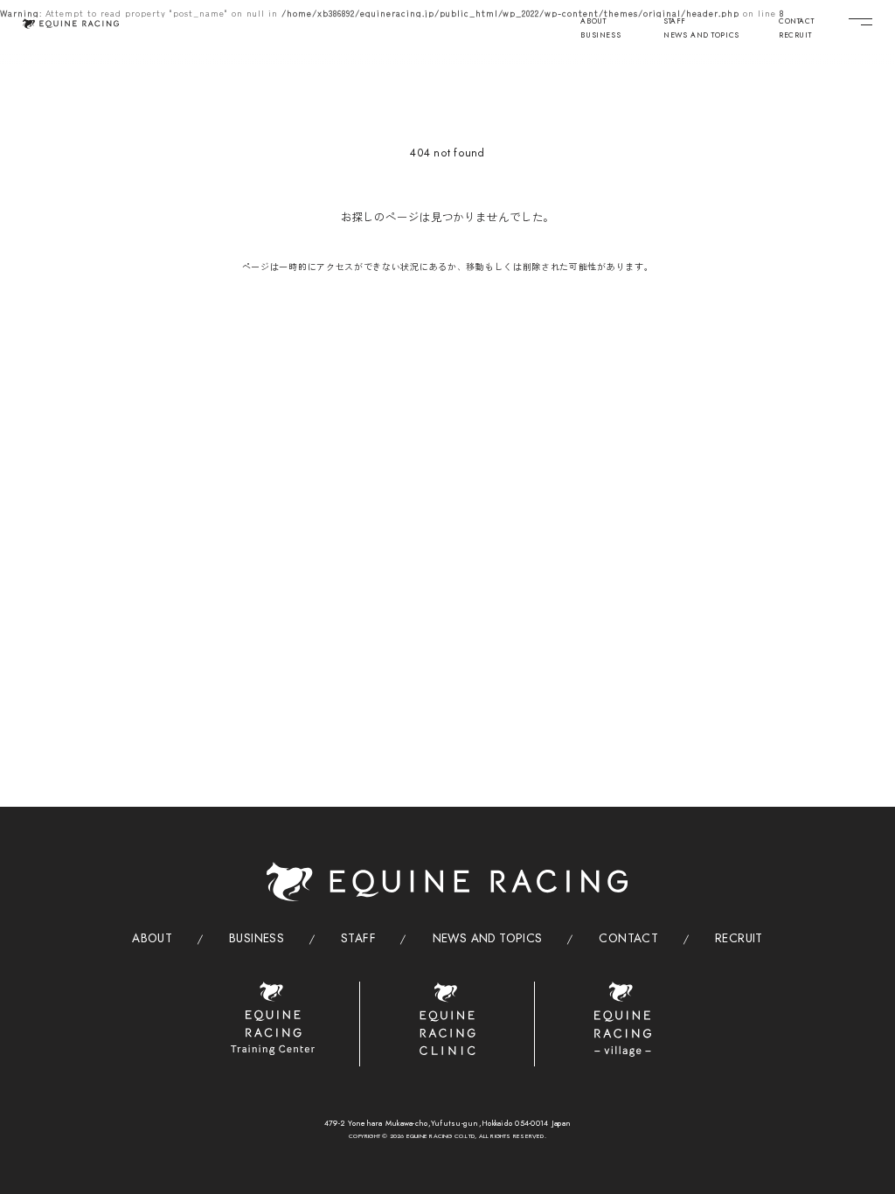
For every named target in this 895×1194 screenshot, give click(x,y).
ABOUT (593, 21)
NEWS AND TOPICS (701, 35)
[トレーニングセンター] (273, 1018)
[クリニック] (448, 1018)
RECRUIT (795, 35)
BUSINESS (600, 35)
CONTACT (796, 21)
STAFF (674, 21)
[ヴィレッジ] (622, 1019)
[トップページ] (71, 23)
